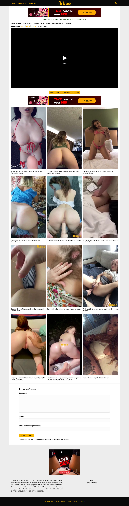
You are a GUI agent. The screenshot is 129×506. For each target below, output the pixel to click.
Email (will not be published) (30, 426)
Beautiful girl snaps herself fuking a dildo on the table (64, 240)
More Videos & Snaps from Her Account (64, 92)
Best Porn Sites (92, 482)
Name (21, 416)
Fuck (28, 26)
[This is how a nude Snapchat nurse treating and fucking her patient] (28, 138)
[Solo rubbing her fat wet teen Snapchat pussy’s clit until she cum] (28, 275)
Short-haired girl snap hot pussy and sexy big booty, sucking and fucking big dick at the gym (64, 378)
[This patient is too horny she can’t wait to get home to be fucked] (100, 207)
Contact (82, 501)
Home (13, 3)
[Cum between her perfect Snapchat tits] (100, 344)
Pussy (34, 26)
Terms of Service (60, 501)
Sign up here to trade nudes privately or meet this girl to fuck (64, 19)
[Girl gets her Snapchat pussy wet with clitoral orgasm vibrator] (100, 138)
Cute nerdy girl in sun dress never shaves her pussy (64, 309)
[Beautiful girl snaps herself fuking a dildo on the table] (64, 207)
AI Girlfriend (32, 3)
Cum (22, 26)
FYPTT (92, 480)
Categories (21, 3)
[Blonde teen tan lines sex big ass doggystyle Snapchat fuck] (28, 207)
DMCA (69, 501)
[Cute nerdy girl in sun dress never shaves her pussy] (64, 275)
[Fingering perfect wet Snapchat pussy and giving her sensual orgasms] (28, 344)
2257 (75, 501)
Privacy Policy (49, 501)
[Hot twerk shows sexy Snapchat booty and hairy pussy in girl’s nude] (64, 138)
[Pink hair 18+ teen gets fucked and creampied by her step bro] (100, 275)
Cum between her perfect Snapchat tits (96, 378)
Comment (23, 393)
